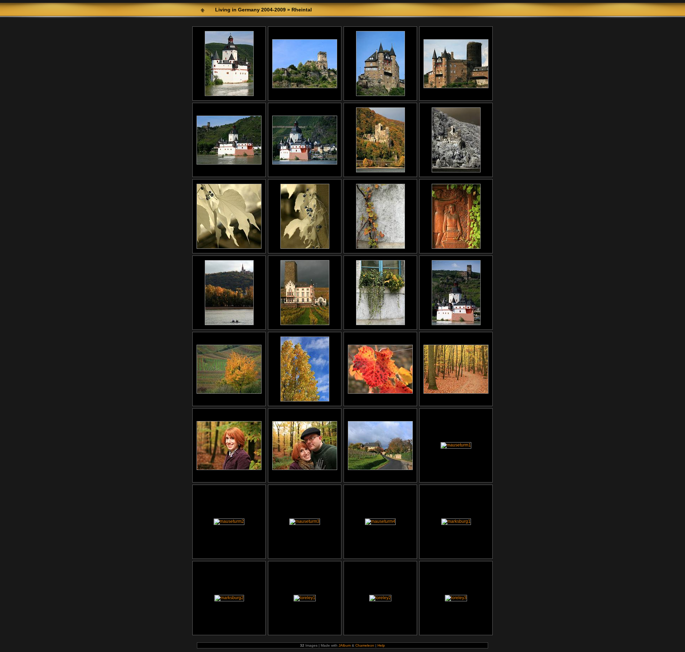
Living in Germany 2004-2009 (250, 9)
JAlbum (345, 645)
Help (381, 645)
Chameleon (364, 645)
